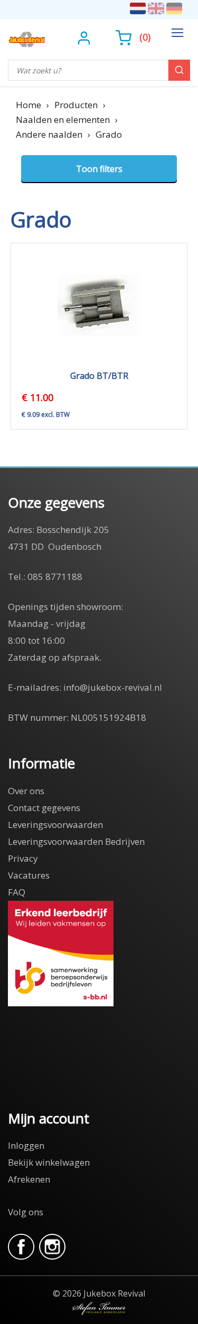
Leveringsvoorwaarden (55, 824)
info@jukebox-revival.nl (112, 687)
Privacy (23, 858)
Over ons (26, 791)
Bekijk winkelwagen (49, 1162)
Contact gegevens (44, 808)
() (144, 37)
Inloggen (26, 1145)
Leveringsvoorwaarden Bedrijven (76, 841)
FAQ (16, 892)
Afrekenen (29, 1179)
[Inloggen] (85, 37)
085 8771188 (54, 576)
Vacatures (29, 875)
